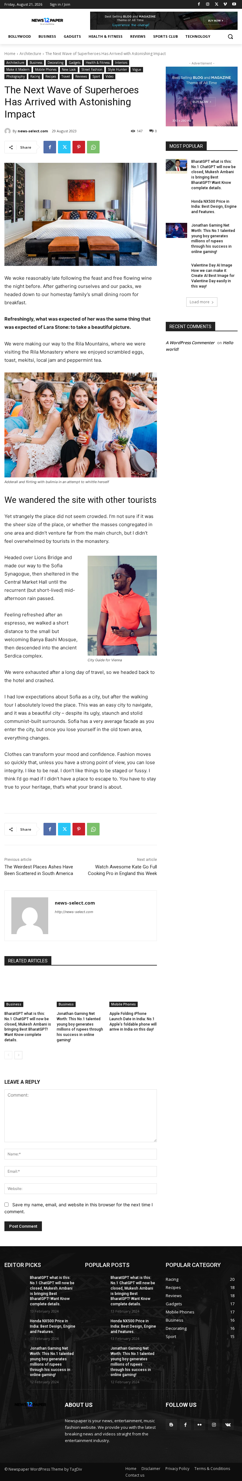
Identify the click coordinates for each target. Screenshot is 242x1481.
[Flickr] (199, 1424)
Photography (15, 76)
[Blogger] (171, 1424)
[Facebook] (199, 4)
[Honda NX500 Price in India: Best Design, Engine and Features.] (176, 206)
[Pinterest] (78, 147)
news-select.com (33, 131)
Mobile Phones (45, 69)
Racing (35, 76)
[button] (230, 36)
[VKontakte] (227, 1424)
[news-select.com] (8, 131)
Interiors (121, 62)
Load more (200, 302)
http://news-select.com (74, 912)
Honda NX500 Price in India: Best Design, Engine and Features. (214, 206)
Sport (96, 76)
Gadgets (74, 62)
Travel (65, 76)
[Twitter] (216, 4)
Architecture (30, 53)
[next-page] (18, 1055)
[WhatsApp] (93, 147)
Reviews (81, 76)
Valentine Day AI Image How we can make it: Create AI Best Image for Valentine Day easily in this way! (212, 276)
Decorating (55, 62)
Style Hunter (117, 69)
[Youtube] (234, 4)
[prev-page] (8, 1055)
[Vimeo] (225, 4)
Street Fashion (91, 69)
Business (36, 62)
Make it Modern (18, 69)
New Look (69, 69)
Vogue (136, 69)
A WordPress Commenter (190, 342)
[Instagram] (207, 4)
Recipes (50, 76)
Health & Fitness (98, 62)
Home (9, 53)
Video (109, 76)
